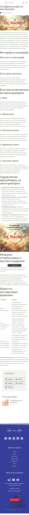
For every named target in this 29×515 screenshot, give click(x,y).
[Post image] (5, 403)
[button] (9, 379)
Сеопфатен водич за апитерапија (16, 401)
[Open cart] (23, 3)
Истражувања (14, 265)
